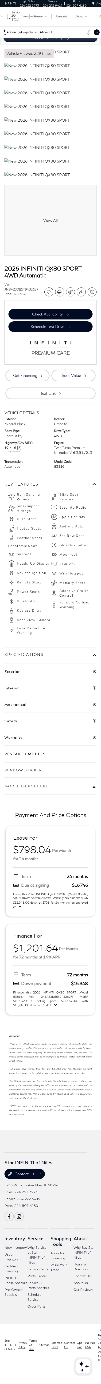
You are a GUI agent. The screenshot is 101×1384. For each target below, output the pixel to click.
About (80, 1238)
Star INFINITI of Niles (10, 1345)
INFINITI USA (90, 1345)
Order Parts (36, 1306)
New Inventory (15, 1247)
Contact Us (24, 1174)
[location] (93, 3)
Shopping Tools (60, 1241)
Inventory (14, 1238)
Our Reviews (83, 1290)
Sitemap (44, 1345)
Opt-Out (80, 1345)
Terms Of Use (33, 1345)
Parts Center (37, 1276)
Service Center (38, 1269)
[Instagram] (19, 1216)
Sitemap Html (56, 1345)
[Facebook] (9, 1216)
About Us (81, 1283)
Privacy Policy (22, 1345)
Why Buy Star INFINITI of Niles (84, 1252)
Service (35, 1238)
